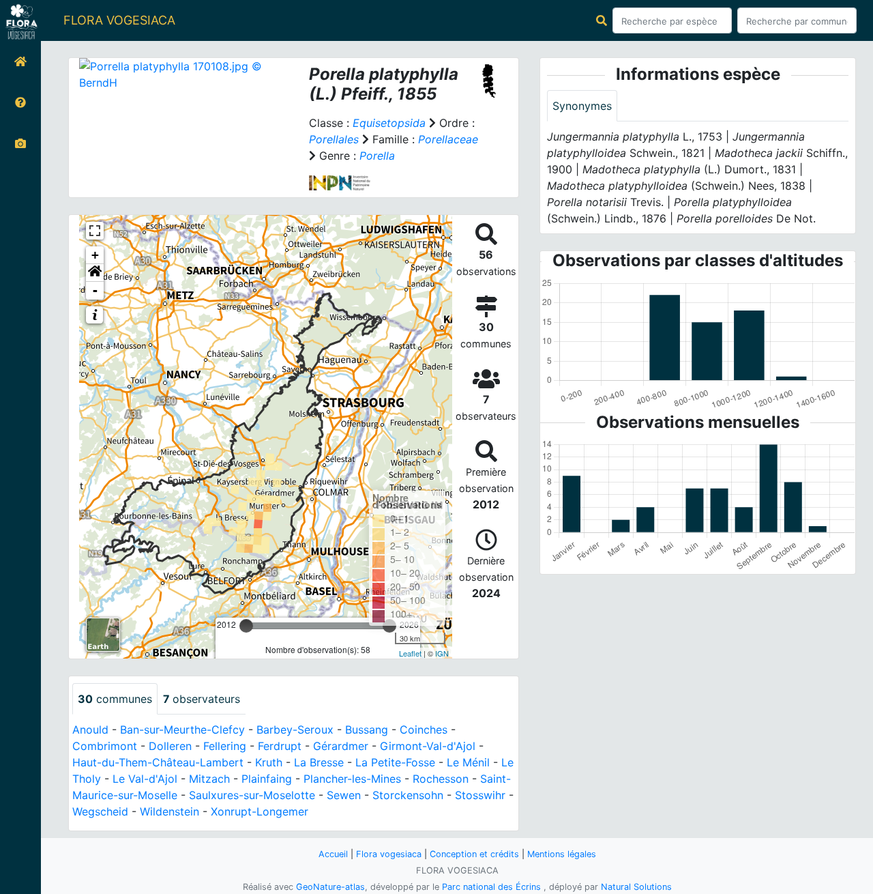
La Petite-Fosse (395, 762)
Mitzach (209, 778)
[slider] (246, 626)
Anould (90, 729)
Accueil (333, 854)
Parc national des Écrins (491, 887)
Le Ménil (468, 762)
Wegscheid (100, 811)
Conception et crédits (474, 854)
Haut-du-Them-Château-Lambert (157, 762)
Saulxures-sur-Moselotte (252, 795)
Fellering (224, 746)
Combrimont (104, 746)
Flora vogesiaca (388, 854)
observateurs (201, 699)
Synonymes (582, 106)
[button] (95, 273)
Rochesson (441, 778)
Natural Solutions (636, 887)
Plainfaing (266, 778)
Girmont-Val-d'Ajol (427, 746)
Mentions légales (561, 854)
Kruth (268, 762)
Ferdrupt (279, 746)
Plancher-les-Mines (352, 778)
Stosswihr (480, 795)
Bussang (366, 729)
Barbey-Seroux (295, 729)
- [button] (95, 290)
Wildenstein (169, 811)
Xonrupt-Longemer (259, 811)
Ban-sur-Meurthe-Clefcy (182, 729)
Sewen (344, 795)
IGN (442, 653)
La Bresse (319, 762)
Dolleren (170, 746)
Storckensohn (407, 795)
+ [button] (95, 255)
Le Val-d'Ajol (145, 778)
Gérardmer (340, 746)
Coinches (423, 729)
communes (115, 699)
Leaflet (410, 653)
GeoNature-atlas (330, 887)
